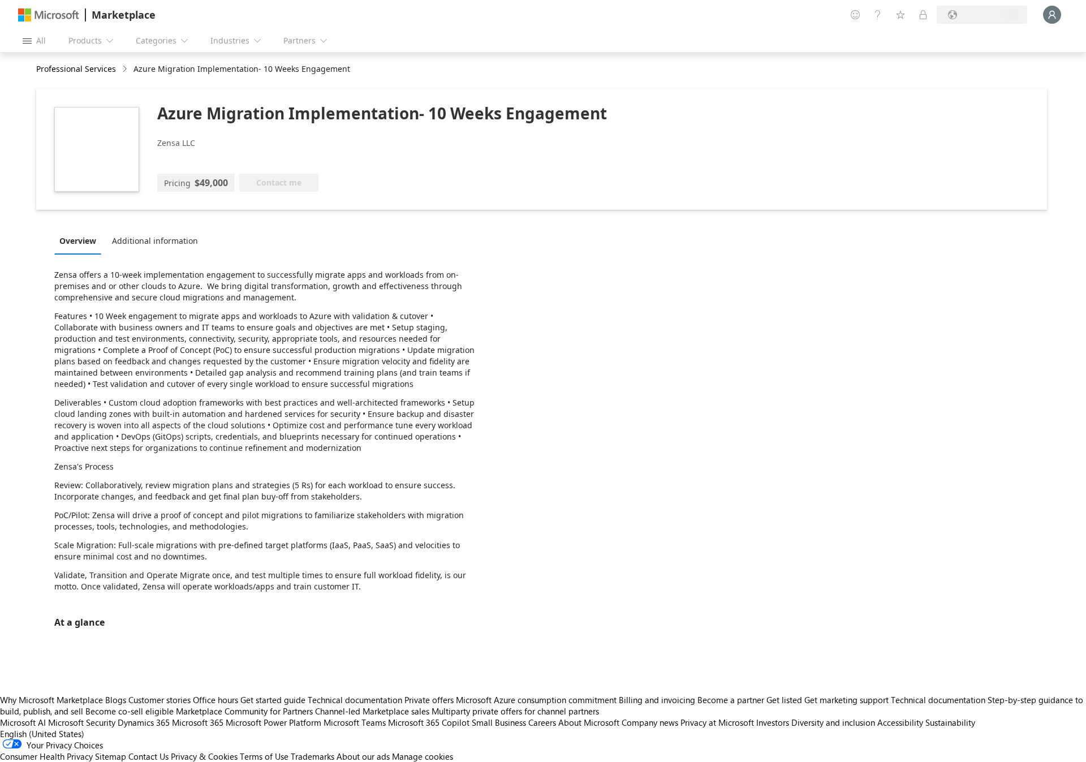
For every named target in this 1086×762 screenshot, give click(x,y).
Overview (77, 240)
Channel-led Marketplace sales (372, 711)
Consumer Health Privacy (46, 756)
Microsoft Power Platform (273, 722)
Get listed (784, 699)
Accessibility (900, 722)
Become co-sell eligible (129, 711)
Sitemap (110, 756)
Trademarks (312, 756)
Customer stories (159, 699)
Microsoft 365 (197, 722)
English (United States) (42, 733)
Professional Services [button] (76, 68)
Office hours (215, 699)
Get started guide (272, 699)
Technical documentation (355, 699)
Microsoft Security (81, 722)
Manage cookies (422, 756)
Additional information (155, 240)
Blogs (115, 699)
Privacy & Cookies (204, 756)
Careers (542, 722)
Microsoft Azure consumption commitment (537, 699)
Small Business (499, 722)
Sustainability (950, 722)
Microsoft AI (23, 722)
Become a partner (730, 699)
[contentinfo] (126, 69)
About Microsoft (588, 722)
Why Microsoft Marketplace (51, 699)
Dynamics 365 (144, 722)
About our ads (363, 756)
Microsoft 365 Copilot (428, 722)
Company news (650, 722)
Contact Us (148, 756)
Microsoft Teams (355, 722)
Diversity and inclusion (833, 722)
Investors (772, 722)
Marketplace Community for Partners (244, 711)
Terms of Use (264, 756)
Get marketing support (846, 699)
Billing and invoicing (657, 699)
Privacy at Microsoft (717, 722)
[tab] (80, 240)
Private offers (429, 699)
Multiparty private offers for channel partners (515, 711)
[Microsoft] (48, 14)
